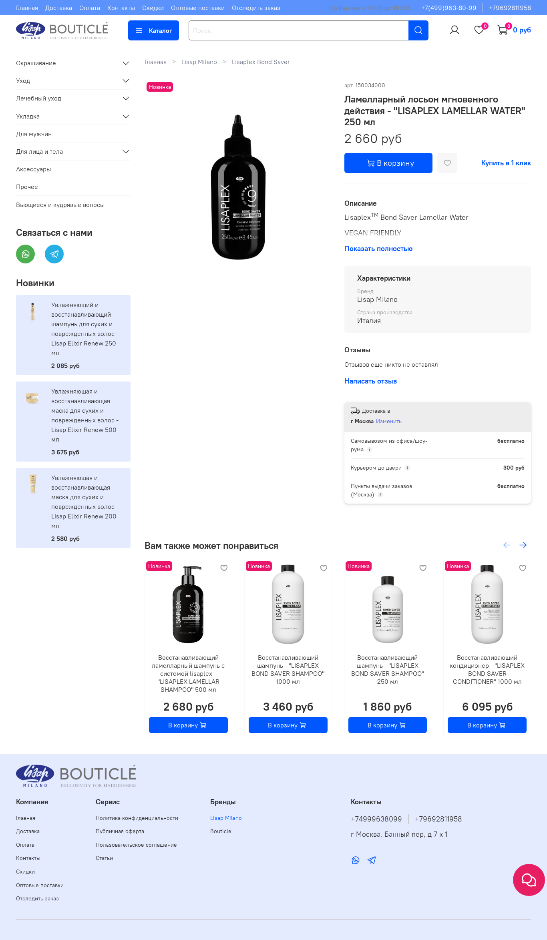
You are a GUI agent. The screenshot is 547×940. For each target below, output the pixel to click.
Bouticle (220, 831)
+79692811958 (510, 8)
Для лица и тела (39, 151)
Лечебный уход (38, 98)
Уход (23, 80)
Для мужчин (34, 134)
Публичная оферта (120, 831)
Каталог (160, 30)
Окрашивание (36, 63)
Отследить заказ (256, 8)
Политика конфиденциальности (137, 817)
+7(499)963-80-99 (449, 8)
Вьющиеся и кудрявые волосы (60, 205)
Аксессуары (33, 169)
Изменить (389, 421)
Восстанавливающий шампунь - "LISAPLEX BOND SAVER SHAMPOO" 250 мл (387, 669)
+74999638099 (376, 819)
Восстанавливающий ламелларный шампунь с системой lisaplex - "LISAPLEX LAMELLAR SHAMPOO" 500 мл (188, 673)
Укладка (28, 116)
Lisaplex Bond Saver (261, 62)
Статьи (104, 858)
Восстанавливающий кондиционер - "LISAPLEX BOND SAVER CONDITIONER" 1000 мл (487, 669)
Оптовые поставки (198, 8)
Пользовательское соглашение (136, 844)
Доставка (58, 8)
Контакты (121, 8)
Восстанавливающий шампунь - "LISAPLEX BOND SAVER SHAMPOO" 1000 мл (288, 669)
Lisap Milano (199, 62)
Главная (27, 8)
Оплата (89, 8)
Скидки (153, 8)
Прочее (27, 187)
